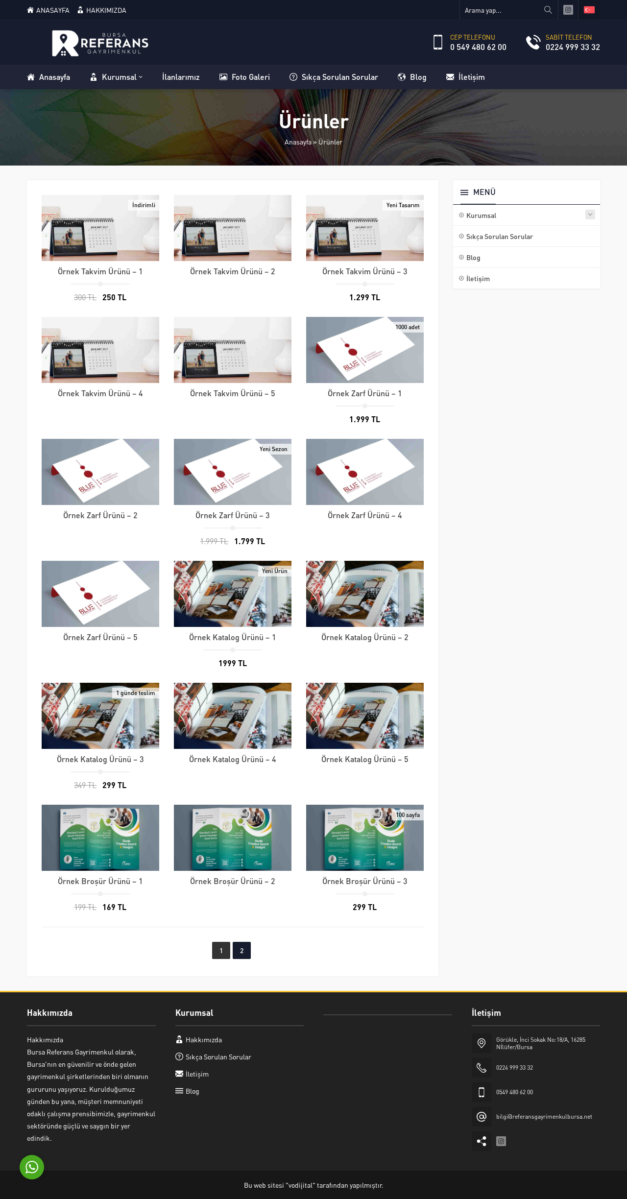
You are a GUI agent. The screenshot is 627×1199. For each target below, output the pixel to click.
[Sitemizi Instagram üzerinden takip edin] (568, 10)
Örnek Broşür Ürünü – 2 (232, 881)
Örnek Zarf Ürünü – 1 (365, 393)
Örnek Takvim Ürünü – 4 (100, 393)
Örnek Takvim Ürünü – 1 (100, 271)
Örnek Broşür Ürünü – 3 (365, 881)
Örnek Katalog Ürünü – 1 (232, 637)
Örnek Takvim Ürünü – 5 (232, 393)
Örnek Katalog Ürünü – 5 (365, 759)
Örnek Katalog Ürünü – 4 (232, 759)
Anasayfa (298, 141)
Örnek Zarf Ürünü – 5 (100, 637)
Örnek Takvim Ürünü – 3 (365, 271)
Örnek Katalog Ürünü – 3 (100, 759)
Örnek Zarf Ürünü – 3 (232, 515)
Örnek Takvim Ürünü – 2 (232, 271)
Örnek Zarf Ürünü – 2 (100, 515)
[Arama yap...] (548, 10)
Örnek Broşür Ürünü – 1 (100, 881)
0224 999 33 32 (573, 46)
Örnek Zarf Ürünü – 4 (365, 515)
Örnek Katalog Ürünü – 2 (365, 637)
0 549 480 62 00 (478, 46)
